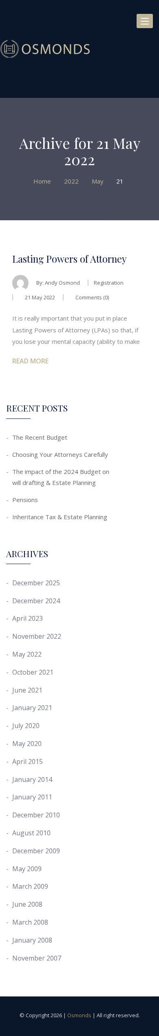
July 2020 (26, 725)
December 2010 (36, 814)
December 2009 (36, 850)
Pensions (25, 500)
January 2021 (32, 707)
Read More (30, 360)
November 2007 (36, 958)
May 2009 (27, 868)
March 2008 (30, 922)
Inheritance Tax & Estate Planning (59, 517)
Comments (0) (91, 297)
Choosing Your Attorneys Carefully (60, 454)
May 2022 (27, 654)
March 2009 (30, 886)
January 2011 (32, 796)
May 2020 (27, 743)
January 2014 (32, 779)
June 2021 (27, 690)
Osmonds (79, 1015)
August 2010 (31, 832)
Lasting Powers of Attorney (69, 258)
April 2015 (27, 761)
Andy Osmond (62, 282)
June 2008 (27, 904)
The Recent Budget (39, 437)
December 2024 (36, 600)
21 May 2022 (40, 297)
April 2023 (27, 618)
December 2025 (36, 582)
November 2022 (36, 636)
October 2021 (32, 672)
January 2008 (32, 940)
